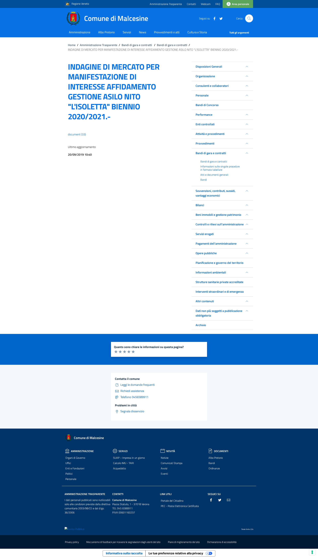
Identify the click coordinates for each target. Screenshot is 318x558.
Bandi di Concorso (207, 105)
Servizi (123, 451)
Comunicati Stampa (171, 463)
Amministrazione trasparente (85, 494)
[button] (249, 18)
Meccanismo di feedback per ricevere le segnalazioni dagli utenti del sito (123, 542)
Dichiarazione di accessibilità (221, 542)
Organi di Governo (75, 458)
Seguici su (214, 494)
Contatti (191, 4)
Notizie (164, 458)
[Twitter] (219, 18)
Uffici (68, 463)
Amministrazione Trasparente (166, 4)
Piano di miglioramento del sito (184, 542)
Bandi (212, 463)
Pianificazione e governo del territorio (219, 263)
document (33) (77, 134)
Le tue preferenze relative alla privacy (176, 553)
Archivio (201, 325)
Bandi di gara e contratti (137, 45)
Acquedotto (119, 468)
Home (72, 45)
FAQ (217, 4)
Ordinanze (214, 468)
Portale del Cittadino (172, 501)
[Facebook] (213, 18)
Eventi (164, 474)
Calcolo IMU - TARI (123, 463)
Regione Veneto (80, 4)
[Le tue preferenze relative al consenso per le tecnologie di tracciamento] (312, 552)
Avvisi (164, 468)
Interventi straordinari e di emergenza (220, 291)
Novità (170, 451)
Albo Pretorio (216, 458)
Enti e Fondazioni (74, 468)
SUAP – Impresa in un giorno (129, 458)
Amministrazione (82, 451)
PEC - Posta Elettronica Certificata (180, 506)
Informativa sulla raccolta (124, 553)
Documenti (221, 451)
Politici (69, 474)
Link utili (166, 494)
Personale (70, 479)
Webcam (206, 4)
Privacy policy (72, 542)
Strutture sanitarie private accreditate (219, 282)
